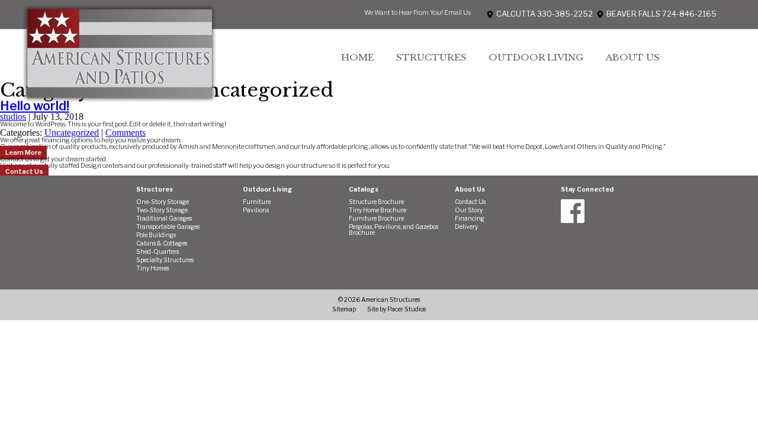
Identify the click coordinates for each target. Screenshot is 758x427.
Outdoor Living (536, 57)
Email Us (457, 13)
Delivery (466, 227)
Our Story (469, 211)
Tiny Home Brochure (377, 211)
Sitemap (344, 309)
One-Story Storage (162, 202)
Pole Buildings (156, 235)
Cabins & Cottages (161, 244)
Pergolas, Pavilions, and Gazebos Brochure (393, 230)
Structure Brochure (376, 202)
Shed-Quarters (157, 252)
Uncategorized (71, 133)
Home (357, 57)
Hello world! (34, 105)
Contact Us (24, 172)
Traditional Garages (164, 219)
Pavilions (256, 211)
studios (13, 116)
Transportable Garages (168, 227)
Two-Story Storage (162, 211)
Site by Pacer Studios (396, 309)
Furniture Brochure (376, 219)
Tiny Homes (152, 269)
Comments (125, 133)
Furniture (257, 202)
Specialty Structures (165, 260)
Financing (469, 219)
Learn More (23, 153)
